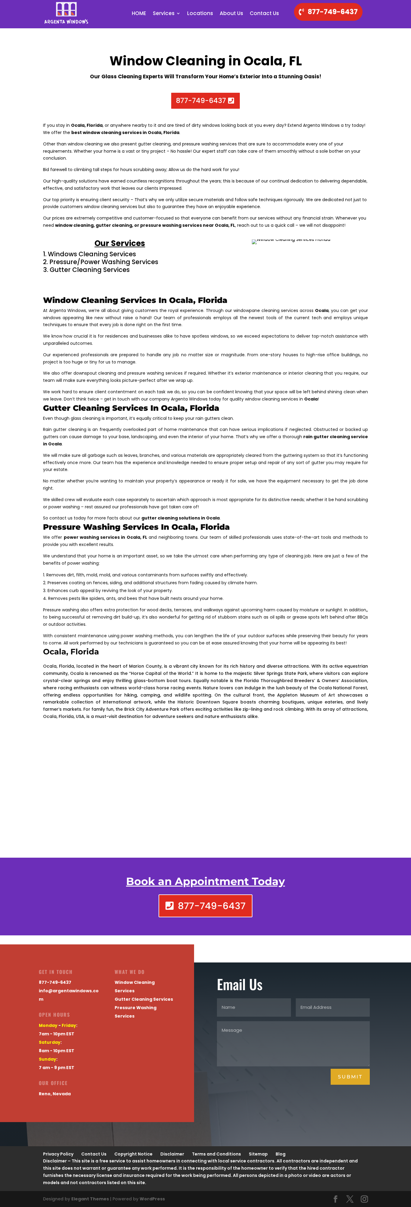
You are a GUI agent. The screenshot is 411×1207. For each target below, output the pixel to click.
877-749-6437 (333, 12)
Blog (281, 1154)
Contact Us (264, 14)
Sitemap (258, 1154)
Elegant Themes (90, 1199)
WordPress (152, 1199)
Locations (200, 14)
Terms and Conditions (216, 1154)
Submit (350, 1077)
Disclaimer (172, 1154)
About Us (231, 14)
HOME (139, 14)
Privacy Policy (58, 1154)
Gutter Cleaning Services (144, 999)
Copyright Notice (133, 1154)
